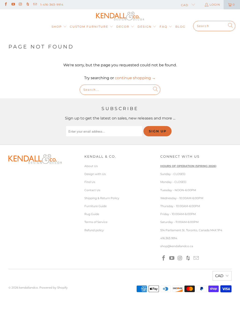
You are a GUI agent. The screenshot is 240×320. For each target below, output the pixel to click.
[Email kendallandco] (35, 4)
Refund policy (94, 230)
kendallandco (28, 287)
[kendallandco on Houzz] (28, 4)
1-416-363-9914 (52, 4)
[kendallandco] (120, 16)
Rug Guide (91, 214)
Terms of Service (95, 222)
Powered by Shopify (53, 287)
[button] (59, 27)
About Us (91, 166)
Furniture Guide (95, 206)
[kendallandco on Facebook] (6, 4)
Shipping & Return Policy (101, 198)
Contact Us (92, 190)
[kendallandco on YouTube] (13, 4)
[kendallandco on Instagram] (20, 4)
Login (215, 4)
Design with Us (95, 174)
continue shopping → (135, 78)
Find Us (89, 182)
